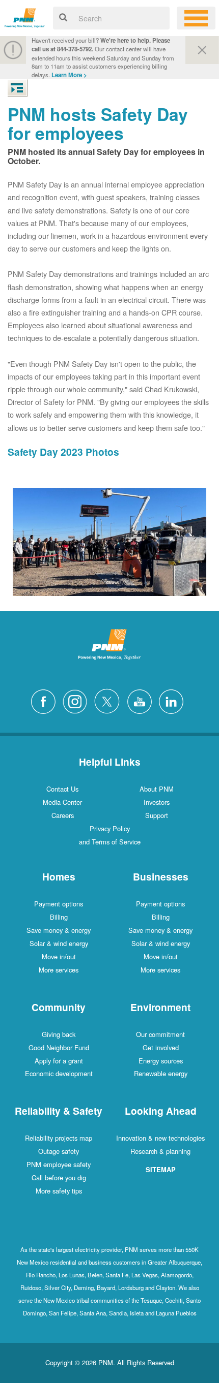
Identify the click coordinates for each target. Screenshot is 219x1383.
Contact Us (62, 789)
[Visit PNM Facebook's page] (46, 700)
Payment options (58, 903)
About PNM (157, 789)
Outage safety (58, 1151)
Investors (157, 802)
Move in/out (59, 956)
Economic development (59, 1073)
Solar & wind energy (59, 943)
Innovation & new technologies (160, 1138)
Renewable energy (160, 1073)
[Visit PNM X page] (109, 700)
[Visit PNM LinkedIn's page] (173, 700)
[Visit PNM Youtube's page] (142, 700)
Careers (62, 815)
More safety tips (59, 1191)
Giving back (58, 1034)
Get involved (161, 1047)
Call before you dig (59, 1177)
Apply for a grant (59, 1060)
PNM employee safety (58, 1164)
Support (156, 815)
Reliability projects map (58, 1138)
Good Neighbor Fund (59, 1047)
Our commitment (160, 1034)
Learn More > (69, 75)
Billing (59, 917)
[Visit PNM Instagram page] (77, 700)
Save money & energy (58, 930)
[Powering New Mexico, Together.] (25, 16)
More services (58, 970)
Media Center (62, 802)
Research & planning (160, 1151)
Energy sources (161, 1060)
